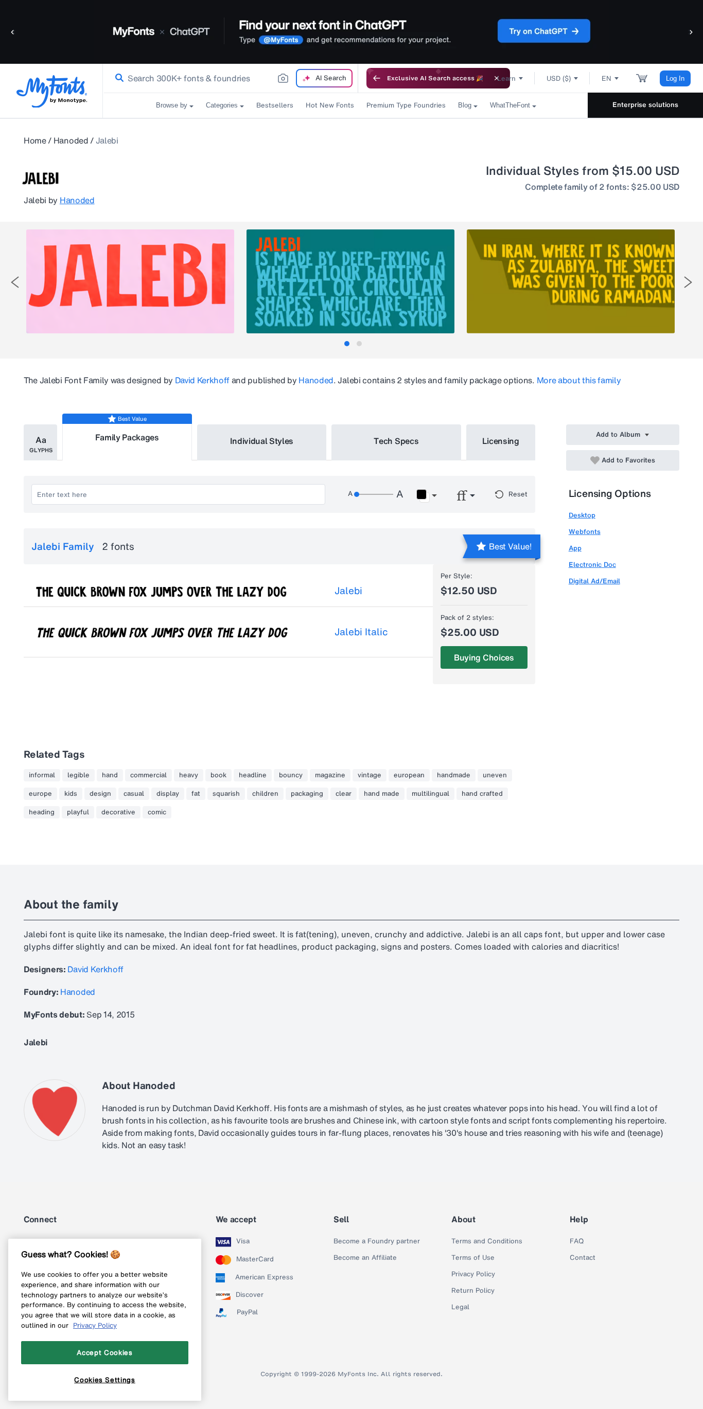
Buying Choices (484, 657)
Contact (582, 1258)
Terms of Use (473, 1258)
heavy (188, 775)
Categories (222, 105)
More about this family (579, 380)
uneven (495, 775)
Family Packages (127, 437)
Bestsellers (274, 105)
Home (35, 140)
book (218, 775)
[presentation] (15, 282)
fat (195, 794)
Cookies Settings (104, 1380)
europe (40, 794)
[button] (13, 31)
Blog (464, 105)
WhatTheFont (510, 105)
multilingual (430, 794)
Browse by (171, 105)
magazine (330, 775)
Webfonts (585, 532)
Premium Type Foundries (406, 105)
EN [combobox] (606, 78)
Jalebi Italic (361, 632)
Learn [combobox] (506, 78)
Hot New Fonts (330, 105)
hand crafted (482, 794)
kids (70, 794)
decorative (118, 812)
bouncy (291, 775)
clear (343, 794)
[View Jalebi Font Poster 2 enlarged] (350, 281)
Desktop (582, 515)
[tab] (347, 343)
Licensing (500, 441)
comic (157, 812)
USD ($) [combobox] (559, 78)
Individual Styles (262, 441)
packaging (307, 794)
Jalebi (348, 590)
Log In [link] (675, 78)
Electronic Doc (592, 564)
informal (42, 775)
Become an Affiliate (365, 1258)
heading (42, 812)
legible (78, 775)
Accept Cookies (104, 1352)
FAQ (577, 1241)
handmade (453, 775)
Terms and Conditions (486, 1241)
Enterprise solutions (645, 105)
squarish (226, 794)
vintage (369, 775)
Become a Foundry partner (376, 1241)
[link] (117, 78)
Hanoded (71, 140)
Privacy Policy (473, 1274)
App (575, 548)
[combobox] (230, 78)
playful (78, 812)
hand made (381, 794)
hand (110, 775)
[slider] (373, 494)
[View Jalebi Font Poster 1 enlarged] (130, 281)
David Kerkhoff (202, 380)
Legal (460, 1307)
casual (134, 794)
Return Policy (473, 1291)
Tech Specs (396, 441)
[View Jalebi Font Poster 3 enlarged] (571, 281)
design (100, 794)
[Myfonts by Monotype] (51, 91)
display (167, 794)
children (265, 794)
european (409, 775)
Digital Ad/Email (594, 581)
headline (253, 775)
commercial (148, 775)
